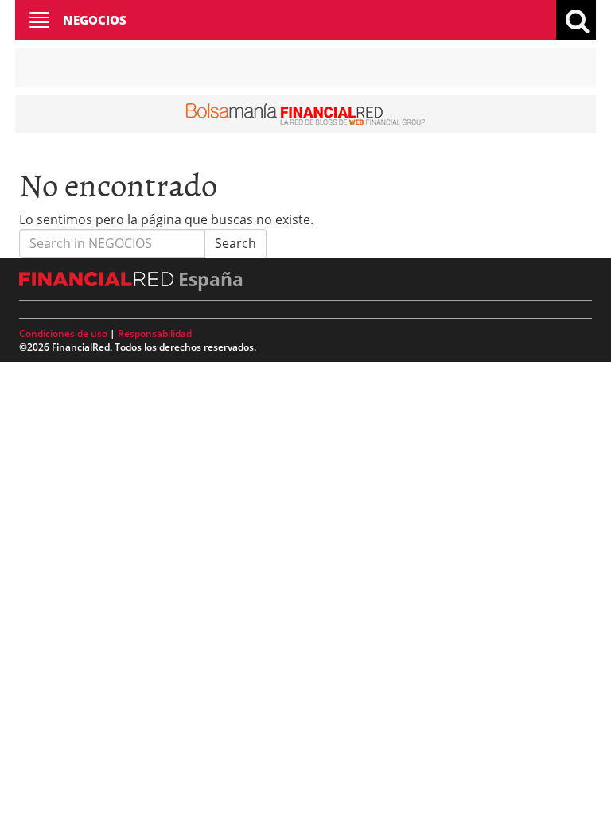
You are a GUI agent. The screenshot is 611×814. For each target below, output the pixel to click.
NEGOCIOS (94, 20)
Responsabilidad (155, 333)
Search (235, 243)
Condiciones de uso (63, 333)
